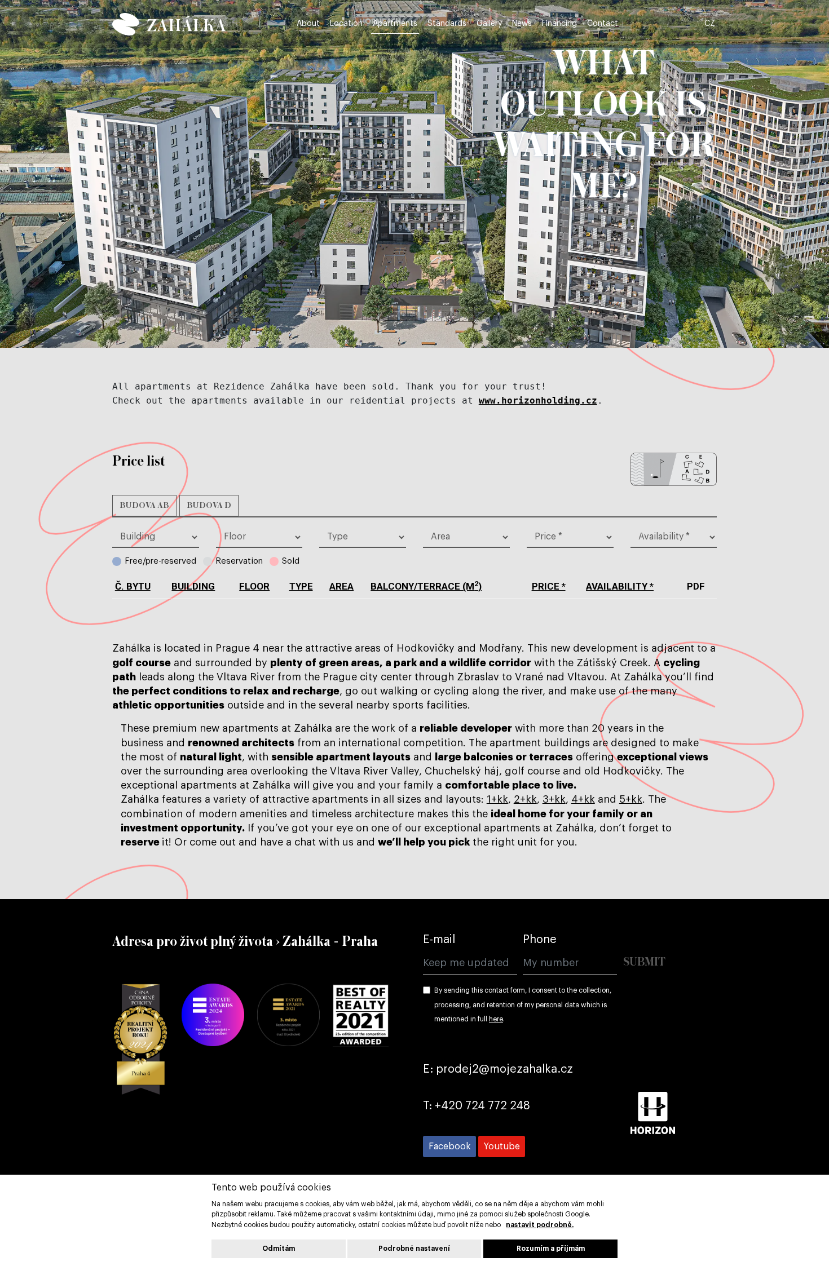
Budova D (209, 505)
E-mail (439, 939)
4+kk (583, 799)
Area (341, 586)
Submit (644, 962)
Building (193, 586)
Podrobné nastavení (414, 1248)
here (496, 1019)
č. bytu (133, 586)
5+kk (630, 799)
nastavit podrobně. (540, 1224)
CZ (709, 24)
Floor (254, 586)
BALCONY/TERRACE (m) (426, 586)
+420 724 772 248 (482, 1106)
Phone (540, 939)
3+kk (554, 799)
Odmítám (278, 1248)
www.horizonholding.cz (538, 400)
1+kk (497, 799)
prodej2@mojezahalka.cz (504, 1069)
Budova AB (144, 505)
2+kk (525, 799)
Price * (549, 586)
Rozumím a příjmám (551, 1248)
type (301, 586)
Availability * (620, 586)
